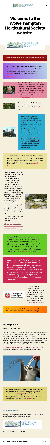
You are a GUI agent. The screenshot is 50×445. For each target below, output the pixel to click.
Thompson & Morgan (34, 302)
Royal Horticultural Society (17, 347)
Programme (26, 97)
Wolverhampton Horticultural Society (17, 441)
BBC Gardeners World (36, 347)
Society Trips (10, 76)
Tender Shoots (32, 311)
